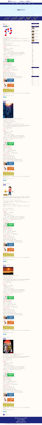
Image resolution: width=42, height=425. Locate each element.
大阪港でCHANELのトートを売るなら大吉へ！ (37, 27)
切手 (32, 65)
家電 (32, 61)
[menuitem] (9, 3)
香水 (32, 57)
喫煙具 (32, 59)
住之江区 (33, 70)
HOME (9, 3)
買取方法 (25, 3)
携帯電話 (33, 64)
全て (3, 26)
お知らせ (5, 26)
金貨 (32, 54)
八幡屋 (32, 75)
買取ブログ (21, 3)
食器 (32, 52)
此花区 (32, 71)
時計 (32, 47)
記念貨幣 (33, 55)
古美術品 (33, 51)
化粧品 (32, 56)
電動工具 (33, 62)
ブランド (33, 46)
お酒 (32, 48)
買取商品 (17, 3)
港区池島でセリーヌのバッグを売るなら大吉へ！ (37, 33)
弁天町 (6, 26)
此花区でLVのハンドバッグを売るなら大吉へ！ (37, 36)
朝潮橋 (32, 72)
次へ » (8, 414)
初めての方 (13, 3)
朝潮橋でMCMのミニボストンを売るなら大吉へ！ (37, 39)
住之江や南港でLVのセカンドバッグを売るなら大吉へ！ (37, 31)
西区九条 (33, 73)
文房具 (32, 60)
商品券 (32, 43)
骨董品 (32, 49)
